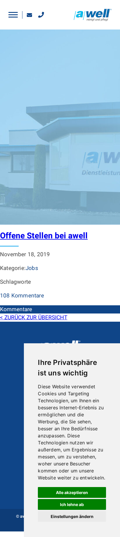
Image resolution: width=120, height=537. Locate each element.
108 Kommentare (22, 296)
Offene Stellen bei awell (44, 236)
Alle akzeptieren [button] (72, 492)
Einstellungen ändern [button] (72, 516)
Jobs (32, 268)
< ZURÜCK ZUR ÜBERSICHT (33, 317)
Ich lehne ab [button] (72, 504)
